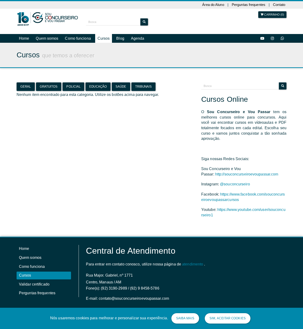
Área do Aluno (213, 5)
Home (24, 38)
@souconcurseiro (235, 184)
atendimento (192, 264)
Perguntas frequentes (248, 5)
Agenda (137, 38)
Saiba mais (185, 318)
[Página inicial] (48, 18)
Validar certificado (34, 284)
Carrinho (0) (273, 14)
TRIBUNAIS (143, 86)
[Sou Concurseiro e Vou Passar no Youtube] (262, 38)
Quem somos (47, 38)
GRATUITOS (49, 86)
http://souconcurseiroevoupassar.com (246, 174)
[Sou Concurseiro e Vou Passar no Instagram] (272, 38)
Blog (120, 38)
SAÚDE (121, 86)
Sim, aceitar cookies (227, 318)
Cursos (104, 38)
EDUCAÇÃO (98, 86)
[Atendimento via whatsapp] (282, 38)
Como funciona (78, 38)
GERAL (25, 86)
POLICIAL (73, 86)
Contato (279, 5)
